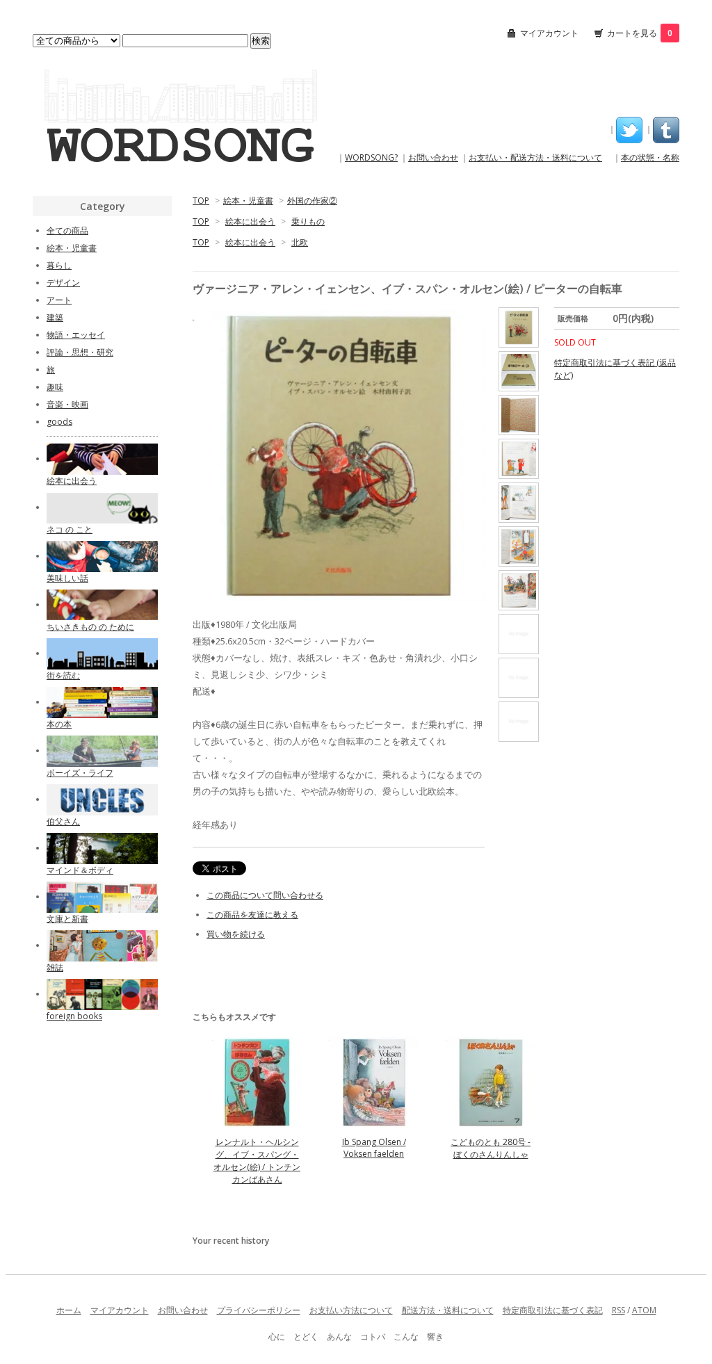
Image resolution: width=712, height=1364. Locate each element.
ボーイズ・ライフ (80, 773)
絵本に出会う (250, 221)
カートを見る (639, 33)
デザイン (63, 283)
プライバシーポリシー (258, 1310)
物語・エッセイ (76, 335)
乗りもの (308, 221)
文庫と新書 (67, 919)
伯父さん (63, 821)
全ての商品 (67, 230)
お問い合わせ (433, 157)
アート (59, 300)
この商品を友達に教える (252, 914)
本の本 (59, 724)
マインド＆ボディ (80, 870)
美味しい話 (67, 578)
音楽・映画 (67, 404)
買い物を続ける (236, 934)
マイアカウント (549, 33)
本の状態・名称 (650, 157)
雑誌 (55, 967)
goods (59, 422)
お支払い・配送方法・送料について (535, 157)
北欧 (299, 242)
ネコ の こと (69, 529)
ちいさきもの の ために (90, 627)
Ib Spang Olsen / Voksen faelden (374, 1148)
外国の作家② (312, 200)
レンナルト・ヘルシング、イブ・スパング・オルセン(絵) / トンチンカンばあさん (256, 1160)
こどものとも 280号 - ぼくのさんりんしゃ (491, 1148)
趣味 (55, 387)
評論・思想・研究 (80, 352)
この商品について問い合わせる (265, 895)
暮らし (59, 265)
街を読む (63, 675)
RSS (618, 1310)
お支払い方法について (351, 1310)
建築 (55, 317)
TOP (201, 200)
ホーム (68, 1310)
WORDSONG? (371, 157)
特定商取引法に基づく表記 (553, 1310)
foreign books (74, 1016)
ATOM (644, 1310)
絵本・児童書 (248, 200)
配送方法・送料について (448, 1310)
